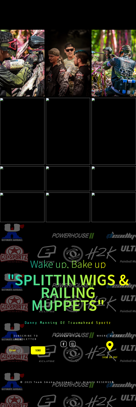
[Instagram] (72, 344)
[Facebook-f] (64, 344)
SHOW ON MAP (110, 357)
